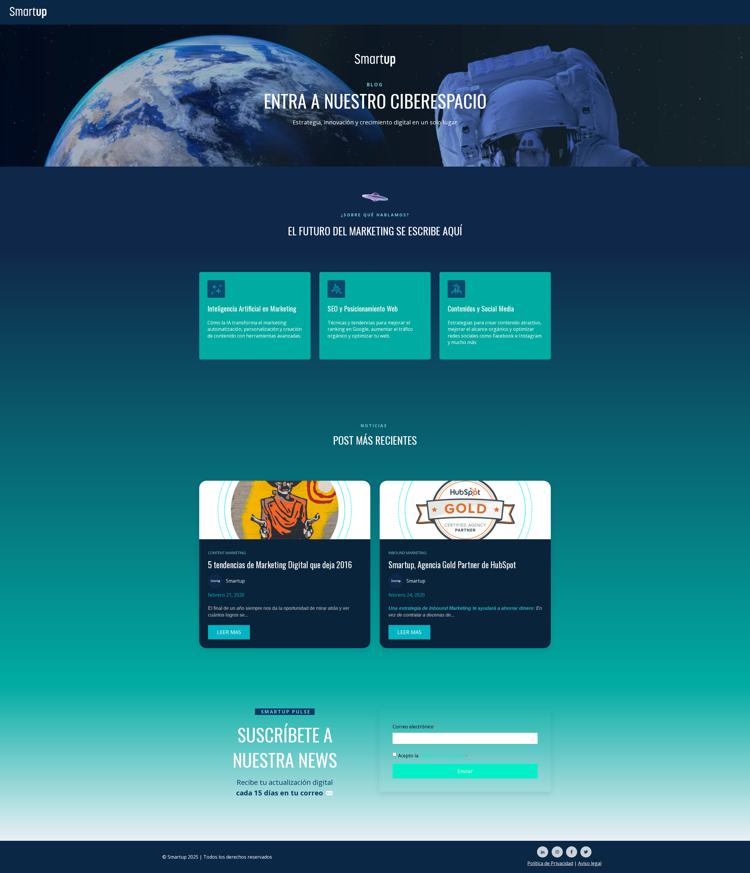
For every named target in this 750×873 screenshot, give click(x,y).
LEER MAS (229, 632)
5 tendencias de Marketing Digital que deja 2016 (280, 565)
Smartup (235, 581)
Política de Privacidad (442, 755)
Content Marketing (227, 552)
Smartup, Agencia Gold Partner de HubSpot (452, 565)
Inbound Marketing (407, 552)
